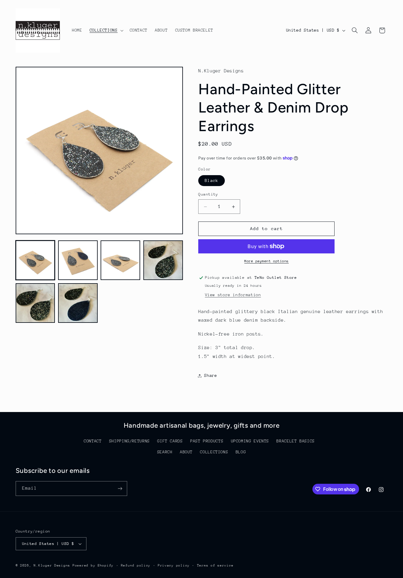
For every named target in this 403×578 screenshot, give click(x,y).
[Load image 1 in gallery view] (35, 260)
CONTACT (92, 441)
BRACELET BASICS (295, 441)
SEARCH (165, 452)
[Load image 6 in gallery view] (78, 303)
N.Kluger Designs (52, 565)
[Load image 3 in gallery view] (120, 260)
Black (211, 180)
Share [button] (210, 375)
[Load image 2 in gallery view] (78, 260)
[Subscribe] (120, 488)
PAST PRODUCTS (206, 441)
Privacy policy (174, 565)
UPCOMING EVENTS (250, 441)
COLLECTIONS (214, 452)
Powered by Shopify (93, 565)
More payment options (266, 261)
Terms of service (215, 565)
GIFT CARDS (170, 441)
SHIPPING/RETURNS (129, 441)
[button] (106, 30)
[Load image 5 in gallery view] (35, 303)
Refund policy (136, 565)
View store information (233, 294)
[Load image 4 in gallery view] (163, 260)
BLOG (241, 452)
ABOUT (186, 452)
